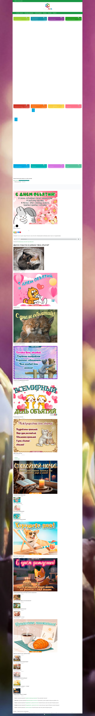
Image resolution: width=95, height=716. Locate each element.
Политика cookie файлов (77, 712)
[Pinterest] (20, 232)
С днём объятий (16, 307)
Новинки (16, 457)
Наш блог (54, 712)
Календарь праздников (39, 712)
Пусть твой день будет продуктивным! (20, 661)
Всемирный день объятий (22, 241)
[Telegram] (17, 232)
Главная (27, 712)
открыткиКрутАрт (30, 241)
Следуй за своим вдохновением (31, 698)
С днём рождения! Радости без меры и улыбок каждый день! (25, 592)
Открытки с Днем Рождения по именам (64, 712)
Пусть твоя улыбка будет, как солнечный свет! (22, 600)
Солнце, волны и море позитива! (19, 519)
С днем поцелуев (28, 707)
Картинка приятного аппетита (32, 700)
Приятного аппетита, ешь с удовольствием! (21, 653)
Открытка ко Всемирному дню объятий (20, 380)
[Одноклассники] (15, 232)
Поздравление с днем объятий (19, 270)
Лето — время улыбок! (17, 503)
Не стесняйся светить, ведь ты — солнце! (21, 686)
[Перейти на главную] (14, 13)
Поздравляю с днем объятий (18, 343)
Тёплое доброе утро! (17, 669)
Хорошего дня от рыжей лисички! (19, 608)
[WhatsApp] (14, 232)
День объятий (16, 180)
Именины (31, 712)
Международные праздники (24, 180)
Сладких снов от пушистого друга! (20, 694)
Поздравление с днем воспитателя (31, 702)
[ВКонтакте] (18, 232)
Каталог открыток (47, 712)
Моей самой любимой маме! (18, 511)
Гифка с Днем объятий (17, 453)
